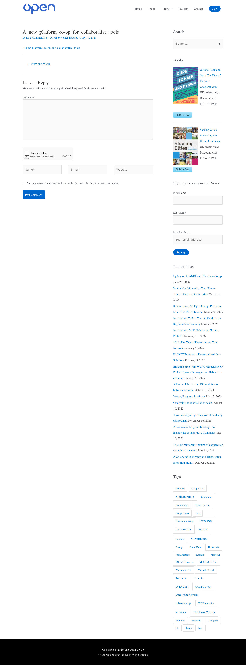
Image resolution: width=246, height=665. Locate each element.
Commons (206, 496)
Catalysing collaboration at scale (193, 403)
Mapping (215, 554)
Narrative (181, 578)
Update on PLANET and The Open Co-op (197, 276)
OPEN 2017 (182, 586)
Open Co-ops (203, 586)
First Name (179, 193)
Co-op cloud (197, 488)
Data (197, 513)
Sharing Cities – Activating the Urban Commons (210, 135)
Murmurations (183, 570)
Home (138, 9)
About (151, 9)
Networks (199, 578)
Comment (29, 97)
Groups (179, 547)
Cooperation (202, 505)
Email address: (182, 232)
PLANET (181, 612)
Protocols (180, 620)
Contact (198, 9)
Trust (200, 628)
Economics (183, 529)
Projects (183, 9)
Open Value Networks (187, 594)
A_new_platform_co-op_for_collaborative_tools (51, 48)
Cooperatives (182, 513)
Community (182, 505)
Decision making (184, 520)
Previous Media (38, 64)
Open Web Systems (136, 655)
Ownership (183, 603)
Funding (180, 538)
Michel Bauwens (184, 562)
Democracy (206, 521)
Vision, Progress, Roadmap (189, 396)
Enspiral (203, 529)
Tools (189, 628)
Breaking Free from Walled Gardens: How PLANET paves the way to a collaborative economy (198, 372)
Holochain (213, 547)
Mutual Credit (206, 570)
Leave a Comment (33, 37)
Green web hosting (109, 655)
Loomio (200, 554)
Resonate (196, 620)
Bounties (180, 488)
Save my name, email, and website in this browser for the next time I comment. (73, 183)
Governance (199, 538)
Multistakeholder (208, 562)
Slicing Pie (212, 620)
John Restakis (183, 554)
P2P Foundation (206, 603)
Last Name (179, 212)
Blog (167, 9)
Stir (177, 628)
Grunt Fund (196, 547)
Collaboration (185, 496)
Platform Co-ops (204, 612)
